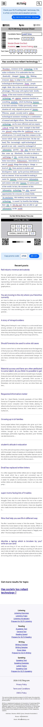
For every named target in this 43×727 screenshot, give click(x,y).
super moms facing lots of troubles (16, 493)
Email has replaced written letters (15, 467)
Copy (35, 256)
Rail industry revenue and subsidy (15, 270)
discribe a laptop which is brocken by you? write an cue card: (21, 542)
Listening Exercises (21, 613)
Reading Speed (21, 634)
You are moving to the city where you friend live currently (21, 296)
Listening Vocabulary (21, 619)
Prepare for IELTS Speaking (21, 671)
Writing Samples (21, 647)
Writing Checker (21, 645)
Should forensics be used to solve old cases (20, 343)
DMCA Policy (21, 693)
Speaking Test (21, 660)
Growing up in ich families (12, 419)
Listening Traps (21, 616)
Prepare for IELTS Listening (21, 621)
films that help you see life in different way (19, 518)
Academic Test (21, 629)
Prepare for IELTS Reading (21, 637)
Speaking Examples (21, 663)
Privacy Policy (21, 685)
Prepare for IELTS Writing (21, 653)
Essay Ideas (21, 650)
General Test (21, 632)
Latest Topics (21, 666)
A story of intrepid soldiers (12, 320)
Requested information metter (14, 394)
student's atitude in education (14, 444)
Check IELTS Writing (27, 17)
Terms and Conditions (21, 689)
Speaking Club (21, 669)
